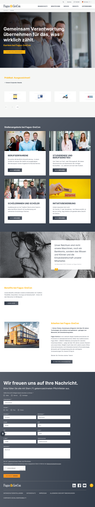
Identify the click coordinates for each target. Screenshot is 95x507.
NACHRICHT (12, 476)
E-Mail (5, 438)
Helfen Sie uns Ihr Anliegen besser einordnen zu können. (18, 393)
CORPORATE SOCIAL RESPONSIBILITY (14, 498)
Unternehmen (7, 399)
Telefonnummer (42, 438)
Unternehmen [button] (87, 6)
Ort (4, 430)
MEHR (15, 170)
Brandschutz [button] (43, 6)
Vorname (6, 414)
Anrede (5, 407)
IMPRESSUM (43, 493)
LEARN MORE (11, 303)
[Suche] (63, 2)
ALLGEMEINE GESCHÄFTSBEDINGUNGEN (62, 493)
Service (66, 6)
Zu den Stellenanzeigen (14, 52)
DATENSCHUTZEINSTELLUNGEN (13, 493)
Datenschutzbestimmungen (54, 463)
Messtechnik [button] (55, 6)
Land (39, 430)
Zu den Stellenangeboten (61, 361)
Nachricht (6, 446)
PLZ (39, 422)
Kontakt (77, 1)
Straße (5, 422)
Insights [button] (75, 6)
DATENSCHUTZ (31, 493)
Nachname (41, 414)
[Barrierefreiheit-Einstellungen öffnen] (3, 434)
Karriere (69, 2)
